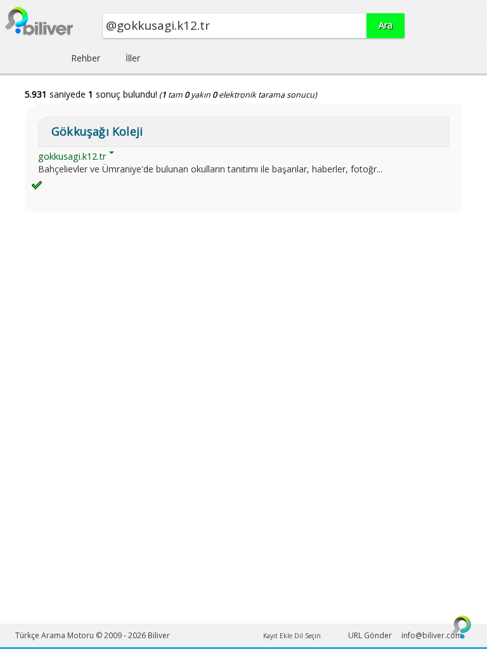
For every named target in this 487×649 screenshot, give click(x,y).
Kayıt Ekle (277, 635)
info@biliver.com (431, 635)
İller (133, 58)
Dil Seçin (307, 635)
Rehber (85, 58)
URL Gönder (370, 635)
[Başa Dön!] (461, 626)
